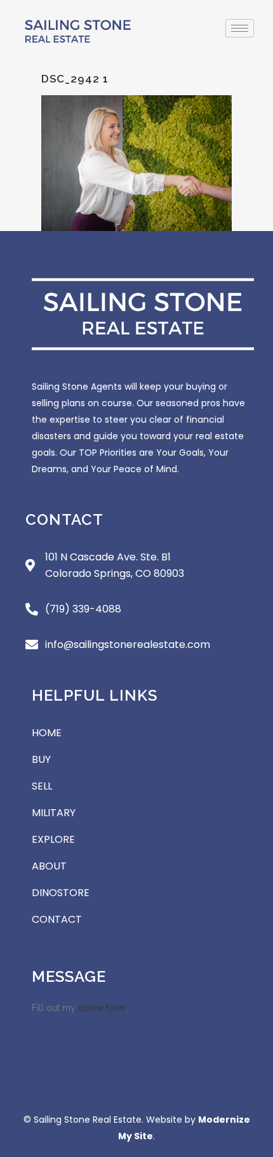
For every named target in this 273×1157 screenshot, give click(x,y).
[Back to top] (247, 1073)
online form (102, 1008)
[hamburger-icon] (239, 28)
